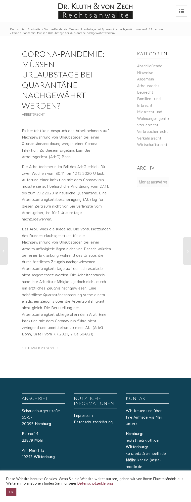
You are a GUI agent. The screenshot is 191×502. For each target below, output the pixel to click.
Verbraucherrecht (152, 131)
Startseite (34, 29)
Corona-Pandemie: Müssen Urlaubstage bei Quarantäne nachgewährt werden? (95, 29)
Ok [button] (11, 492)
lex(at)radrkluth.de (143, 440)
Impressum (83, 415)
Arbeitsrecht (158, 29)
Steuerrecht (147, 125)
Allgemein (145, 79)
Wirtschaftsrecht (152, 144)
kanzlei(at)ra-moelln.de (146, 453)
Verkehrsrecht (149, 138)
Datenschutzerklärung (93, 422)
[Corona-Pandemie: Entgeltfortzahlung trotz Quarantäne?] (4, 251)
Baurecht (145, 92)
